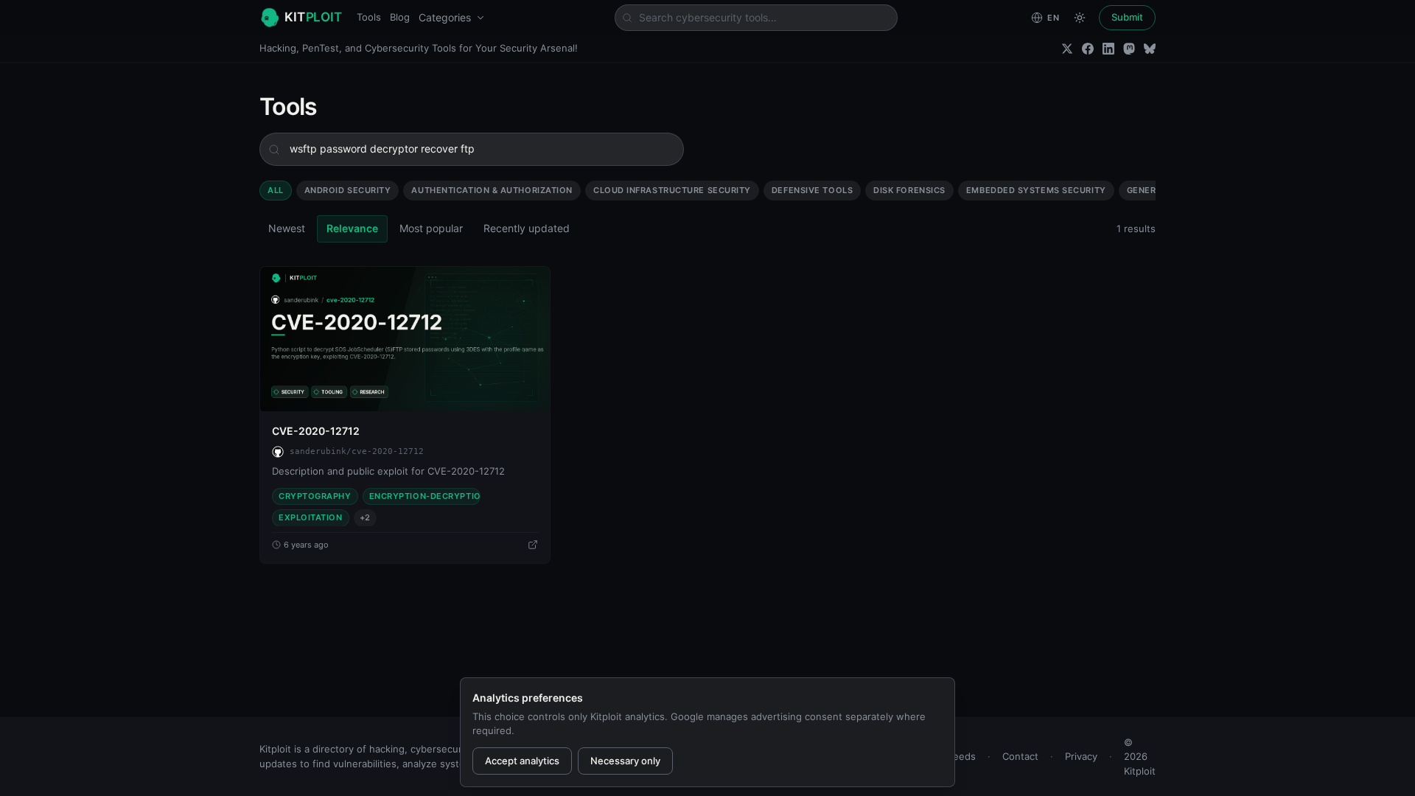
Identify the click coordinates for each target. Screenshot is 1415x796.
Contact (1020, 756)
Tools (369, 17)
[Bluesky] (1150, 49)
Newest (286, 228)
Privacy (1081, 756)
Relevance (352, 228)
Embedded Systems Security (1036, 190)
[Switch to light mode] (1079, 17)
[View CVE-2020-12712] (405, 339)
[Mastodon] (1129, 49)
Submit (1127, 17)
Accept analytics (522, 761)
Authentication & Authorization (492, 190)
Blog (400, 17)
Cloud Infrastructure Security (672, 190)
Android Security (347, 190)
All (276, 190)
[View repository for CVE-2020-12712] (533, 545)
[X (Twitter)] (1067, 49)
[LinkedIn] (1108, 49)
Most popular (431, 228)
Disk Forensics (909, 190)
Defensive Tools (812, 190)
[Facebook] (1088, 49)
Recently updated (526, 228)
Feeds (962, 756)
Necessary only (625, 761)
